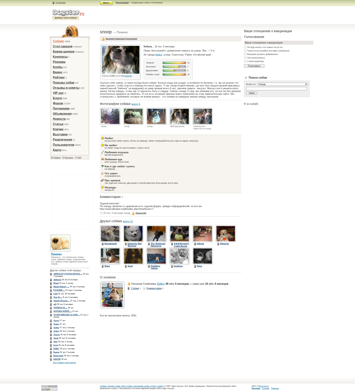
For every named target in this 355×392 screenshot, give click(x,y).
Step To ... (57, 297)
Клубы (58, 67)
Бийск (158, 54)
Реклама (59, 61)
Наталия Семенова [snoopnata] (121, 39)
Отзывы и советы (66, 87)
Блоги (57, 98)
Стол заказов (62, 46)
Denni (56, 283)
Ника (199, 266)
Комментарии (154, 288)
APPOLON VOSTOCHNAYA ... (67, 274)
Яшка (107, 266)
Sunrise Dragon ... (61, 301)
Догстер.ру (264, 386)
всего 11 (128, 221)
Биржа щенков (64, 51)
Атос (55, 341)
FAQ (79, 158)
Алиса (56, 324)
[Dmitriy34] (141, 213)
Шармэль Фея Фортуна (135, 245)
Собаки (58, 41)
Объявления (62, 113)
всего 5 (135, 103)
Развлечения (62, 139)
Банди (56, 352)
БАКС (56, 348)
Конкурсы (60, 56)
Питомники (61, 108)
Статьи (58, 124)
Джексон (224, 244)
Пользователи (63, 144)
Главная (56, 158)
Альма (56, 334)
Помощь (275, 388)
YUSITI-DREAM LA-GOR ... (66, 315)
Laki (55, 293)
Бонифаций (110, 244)
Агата (56, 320)
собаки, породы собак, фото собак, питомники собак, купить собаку (132, 386)
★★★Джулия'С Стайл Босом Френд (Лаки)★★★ (181, 247)
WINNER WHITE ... (62, 311)
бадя (55, 345)
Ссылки (265, 388)
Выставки (60, 134)
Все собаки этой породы (64, 362)
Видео (57, 72)
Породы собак (63, 82)
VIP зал (58, 93)
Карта (57, 150)
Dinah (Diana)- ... (61, 286)
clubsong (57, 279)
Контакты (69, 158)
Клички (58, 129)
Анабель (178, 266)
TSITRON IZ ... (60, 308)
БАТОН (57, 359)
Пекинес (56, 254)
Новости (59, 118)
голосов (128, 76)
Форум (58, 103)
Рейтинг (59, 77)
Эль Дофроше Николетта (158, 245)
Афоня (200, 244)
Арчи (55, 338)
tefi (54, 304)
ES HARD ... (59, 290)
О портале (60, 2)
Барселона (58, 355)
